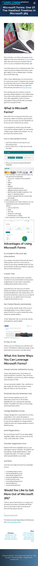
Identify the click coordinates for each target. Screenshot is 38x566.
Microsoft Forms (26, 87)
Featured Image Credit (10, 515)
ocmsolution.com (14, 337)
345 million (27, 59)
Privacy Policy (24, 559)
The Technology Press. (14, 522)
